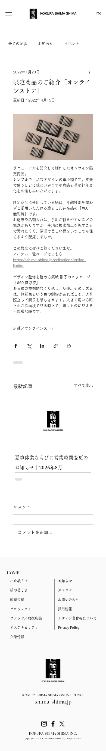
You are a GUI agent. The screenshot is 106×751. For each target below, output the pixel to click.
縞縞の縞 (17, 599)
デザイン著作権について (77, 618)
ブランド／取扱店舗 (26, 618)
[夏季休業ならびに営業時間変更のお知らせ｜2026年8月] (53, 420)
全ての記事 (17, 44)
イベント (71, 44)
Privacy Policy (68, 627)
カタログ (65, 590)
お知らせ (45, 44)
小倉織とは (19, 581)
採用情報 (65, 609)
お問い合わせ (68, 599)
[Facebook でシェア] (15, 345)
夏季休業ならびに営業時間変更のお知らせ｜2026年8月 (51, 462)
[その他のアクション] (89, 72)
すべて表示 (83, 385)
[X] (62, 724)
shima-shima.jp (53, 702)
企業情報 (17, 637)
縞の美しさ (19, 590)
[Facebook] (53, 724)
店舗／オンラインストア (34, 328)
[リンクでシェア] (55, 345)
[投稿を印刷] (68, 345)
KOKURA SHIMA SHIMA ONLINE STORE (52, 695)
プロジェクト (20, 609)
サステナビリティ (24, 627)
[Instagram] (44, 724)
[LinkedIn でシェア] (42, 345)
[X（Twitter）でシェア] (29, 345)
